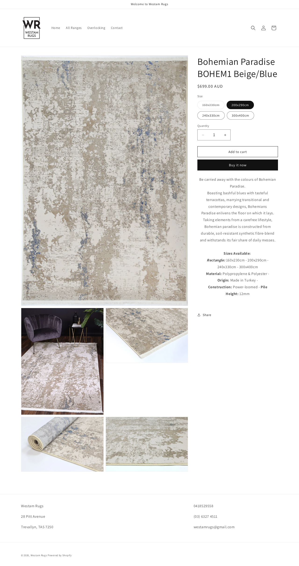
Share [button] (207, 315)
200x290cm (240, 105)
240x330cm (211, 115)
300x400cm (240, 115)
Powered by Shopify (60, 555)
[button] (253, 28)
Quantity (203, 126)
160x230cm (213, 106)
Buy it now (238, 165)
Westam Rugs (39, 555)
